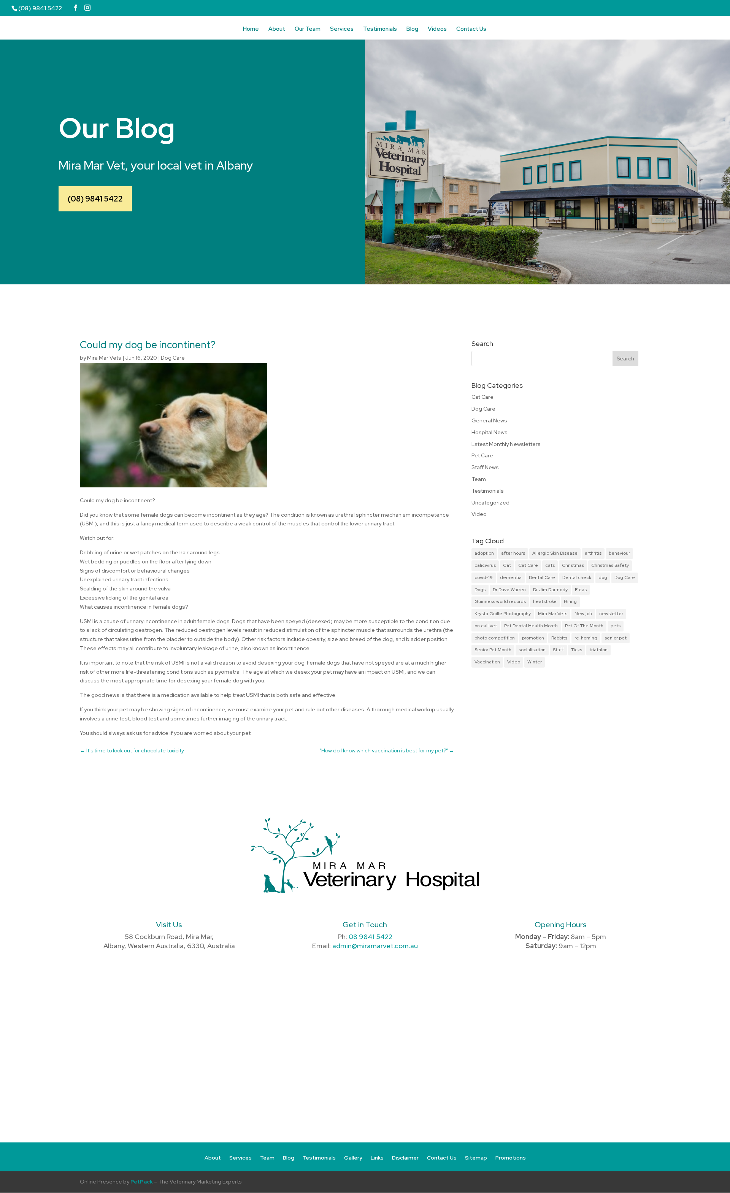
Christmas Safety (610, 565)
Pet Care (482, 455)
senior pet (616, 638)
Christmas (573, 565)
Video (479, 514)
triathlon (598, 650)
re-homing (585, 638)
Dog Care (173, 357)
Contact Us (471, 29)
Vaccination (487, 662)
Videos (437, 29)
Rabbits (559, 638)
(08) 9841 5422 (95, 199)
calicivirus (485, 565)
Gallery (353, 1158)
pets (615, 626)
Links (377, 1158)
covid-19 (483, 577)
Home (251, 29)
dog (602, 577)
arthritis (593, 553)
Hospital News (489, 432)
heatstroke (545, 601)
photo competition (494, 638)
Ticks (576, 650)
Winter (534, 662)
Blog (412, 29)
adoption (484, 553)
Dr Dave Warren (509, 590)
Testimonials (380, 29)
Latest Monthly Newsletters (506, 444)
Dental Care (542, 577)
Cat (507, 565)
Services (342, 29)
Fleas (581, 590)
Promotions (510, 1158)
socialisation (532, 650)
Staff (558, 650)
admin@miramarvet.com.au (375, 945)
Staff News (485, 467)
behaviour (619, 553)
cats (550, 565)
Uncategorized (490, 502)
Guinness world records (500, 601)
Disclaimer (405, 1158)
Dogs (480, 590)
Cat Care (482, 396)
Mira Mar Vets (104, 357)
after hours (513, 553)
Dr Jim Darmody (550, 590)
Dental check (576, 577)
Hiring (570, 601)
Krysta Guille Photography (502, 614)
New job (583, 614)
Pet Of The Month (584, 626)
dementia (511, 577)
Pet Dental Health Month (531, 626)
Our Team (308, 29)
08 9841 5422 (370, 936)
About (276, 29)
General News (489, 420)
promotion (533, 638)
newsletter (611, 614)
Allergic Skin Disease (555, 553)
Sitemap (476, 1158)
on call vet (485, 626)
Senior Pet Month (492, 650)
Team (478, 479)
